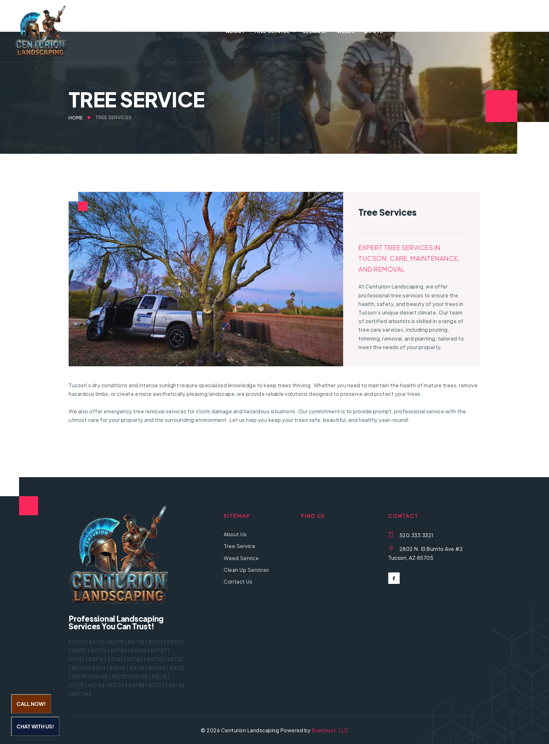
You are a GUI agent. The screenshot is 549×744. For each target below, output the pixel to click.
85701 (79, 650)
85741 (115, 659)
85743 (119, 650)
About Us (235, 534)
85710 (76, 685)
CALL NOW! (31, 703)
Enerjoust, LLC (330, 730)
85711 (99, 668)
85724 (79, 693)
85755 (139, 676)
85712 (177, 668)
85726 (177, 685)
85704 (96, 685)
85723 (157, 685)
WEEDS (346, 31)
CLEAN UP (315, 31)
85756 (97, 642)
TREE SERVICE (272, 31)
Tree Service (239, 546)
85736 (99, 650)
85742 (134, 659)
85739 (79, 676)
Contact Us (238, 581)
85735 (175, 659)
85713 (155, 642)
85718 (137, 668)
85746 (118, 668)
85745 (99, 676)
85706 (79, 668)
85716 (96, 659)
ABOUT (235, 31)
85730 (155, 659)
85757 (159, 650)
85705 (175, 642)
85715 (159, 676)
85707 (77, 642)
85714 (117, 685)
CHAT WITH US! (35, 726)
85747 (77, 659)
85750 (157, 668)
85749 (139, 650)
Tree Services (113, 117)
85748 (136, 685)
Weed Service (241, 558)
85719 (116, 642)
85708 (136, 642)
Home (76, 117)
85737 (119, 676)
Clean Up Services (246, 569)
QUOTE (373, 31)
